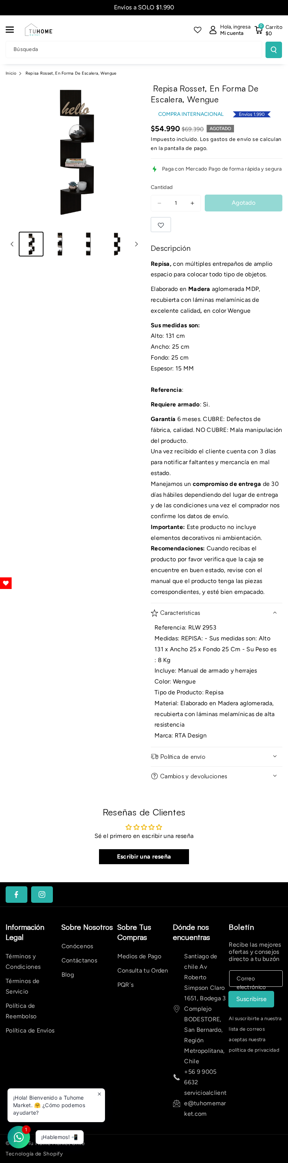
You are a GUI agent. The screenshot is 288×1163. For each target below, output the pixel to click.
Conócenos (77, 946)
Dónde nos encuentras (191, 932)
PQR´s (125, 984)
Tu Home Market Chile (56, 1143)
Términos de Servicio (22, 986)
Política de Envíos (30, 1030)
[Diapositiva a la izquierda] (12, 244)
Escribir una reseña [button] (144, 856)
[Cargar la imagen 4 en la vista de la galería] (116, 244)
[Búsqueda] (274, 50)
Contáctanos (79, 960)
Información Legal (25, 932)
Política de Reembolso (21, 1011)
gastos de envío (230, 139)
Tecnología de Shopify (34, 1154)
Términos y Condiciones (23, 961)
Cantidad (161, 187)
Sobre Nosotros (87, 927)
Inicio (11, 73)
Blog (68, 974)
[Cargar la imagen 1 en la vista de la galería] (31, 244)
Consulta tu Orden (142, 970)
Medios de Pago (139, 956)
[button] (14, 29)
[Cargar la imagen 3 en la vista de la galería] (88, 244)
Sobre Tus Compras (134, 932)
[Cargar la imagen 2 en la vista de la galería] (59, 244)
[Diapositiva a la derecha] (136, 244)
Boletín (241, 927)
